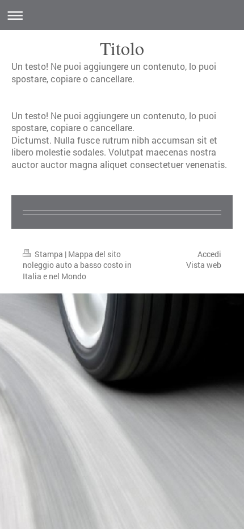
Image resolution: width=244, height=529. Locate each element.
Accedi (209, 254)
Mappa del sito (94, 254)
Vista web (203, 264)
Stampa (49, 254)
